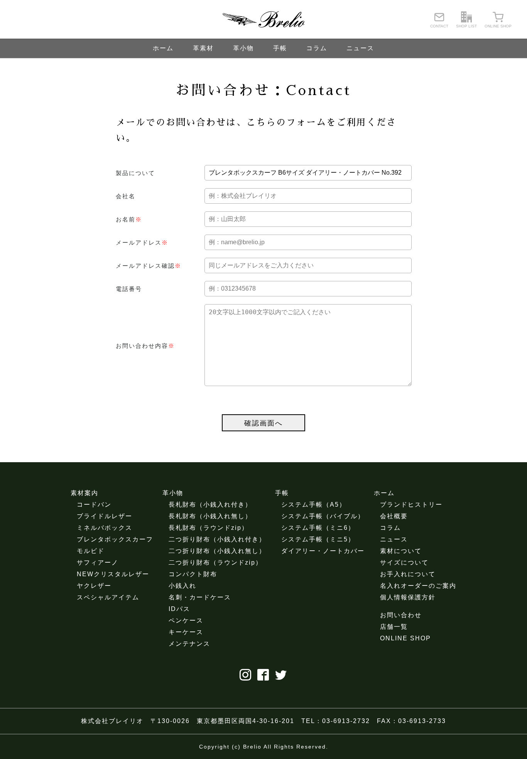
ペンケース (186, 620)
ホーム (163, 48)
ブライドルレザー (104, 516)
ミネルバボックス (104, 527)
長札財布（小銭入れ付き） (210, 504)
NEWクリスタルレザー (113, 574)
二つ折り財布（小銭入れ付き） (217, 539)
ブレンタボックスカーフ (115, 539)
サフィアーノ (97, 562)
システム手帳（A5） (313, 504)
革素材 (203, 48)
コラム (316, 48)
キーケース (186, 632)
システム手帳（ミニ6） (318, 527)
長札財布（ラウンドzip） (208, 527)
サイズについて (404, 562)
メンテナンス (189, 643)
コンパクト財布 (193, 574)
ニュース (360, 48)
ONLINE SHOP (405, 638)
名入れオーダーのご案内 (418, 585)
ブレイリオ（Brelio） (263, 19)
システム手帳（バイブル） (323, 516)
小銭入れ (182, 585)
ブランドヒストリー (411, 504)
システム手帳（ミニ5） (318, 539)
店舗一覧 (394, 626)
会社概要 (394, 516)
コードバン (94, 504)
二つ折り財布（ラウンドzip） (215, 562)
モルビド (91, 551)
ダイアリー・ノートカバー (323, 551)
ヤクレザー (94, 585)
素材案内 (84, 493)
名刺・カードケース (200, 597)
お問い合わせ (401, 615)
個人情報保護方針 (408, 597)
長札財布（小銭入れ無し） (210, 516)
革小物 (243, 48)
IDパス (179, 609)
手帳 (280, 48)
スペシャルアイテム (108, 597)
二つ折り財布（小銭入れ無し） (217, 551)
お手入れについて (408, 574)
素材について (401, 551)
